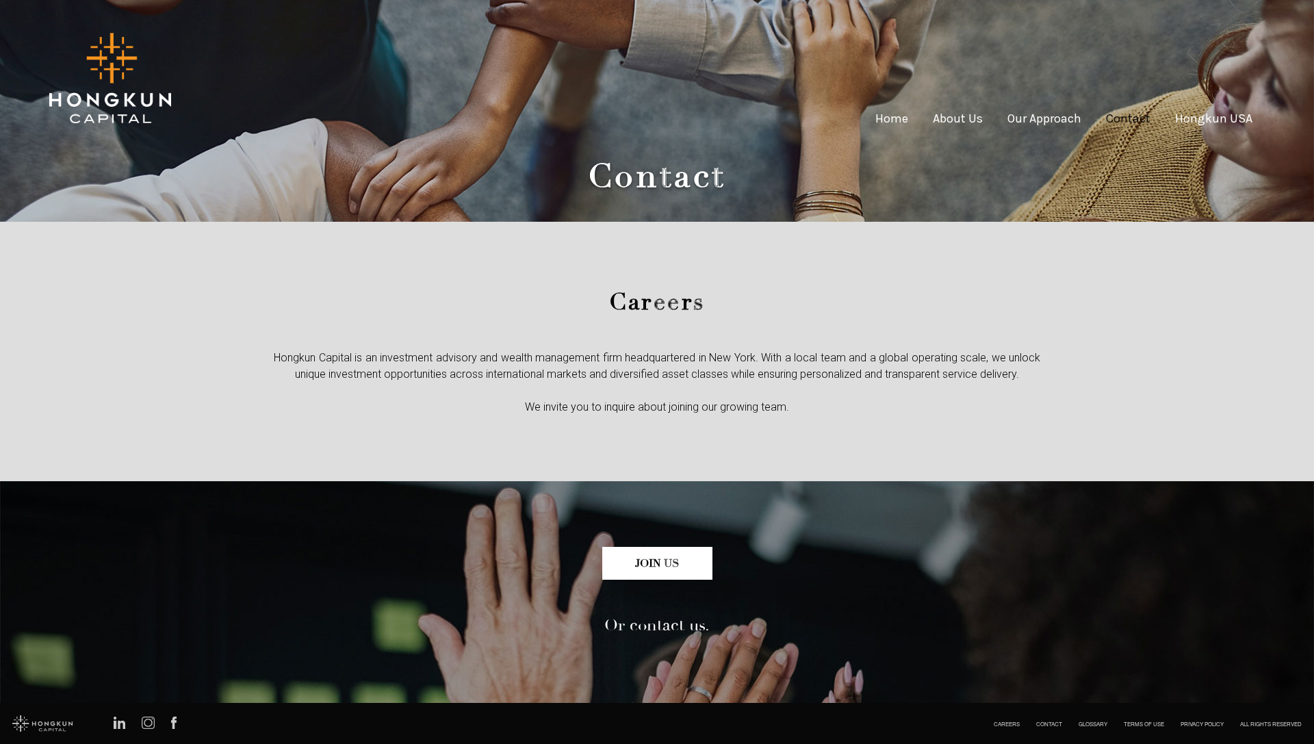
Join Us (657, 563)
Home (891, 118)
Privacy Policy (1202, 724)
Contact (1128, 118)
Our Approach (1044, 118)
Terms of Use (1144, 724)
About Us (958, 118)
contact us (667, 625)
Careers (1007, 724)
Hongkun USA (1213, 118)
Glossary (1093, 724)
